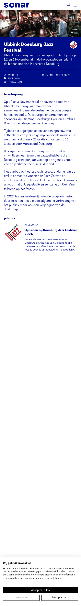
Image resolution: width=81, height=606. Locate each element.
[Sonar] (16, 5)
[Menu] (75, 5)
